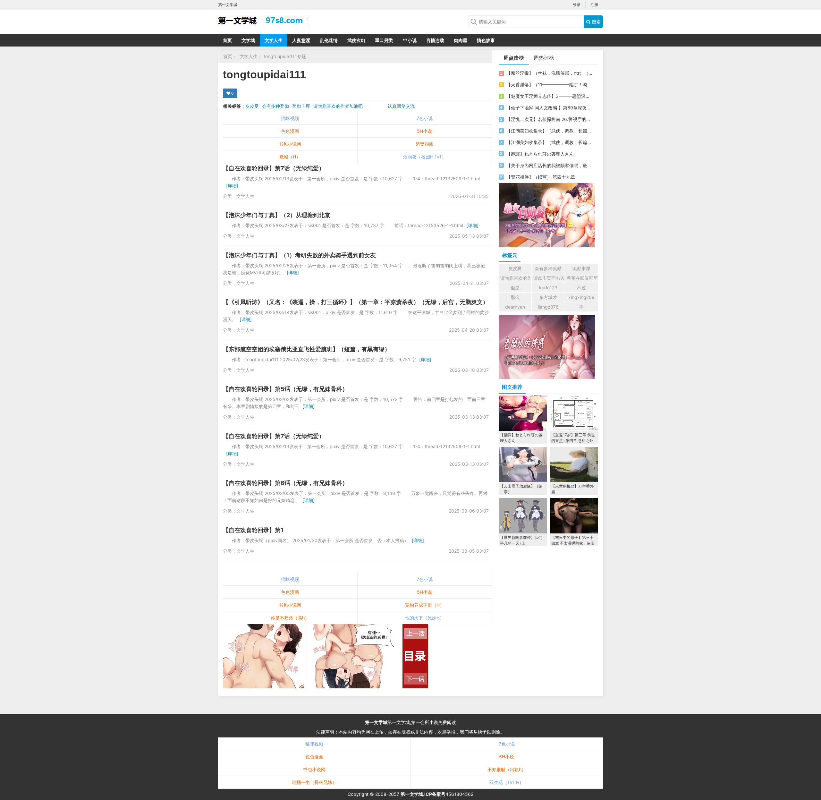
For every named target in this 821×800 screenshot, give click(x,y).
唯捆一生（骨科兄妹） (314, 782)
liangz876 (548, 307)
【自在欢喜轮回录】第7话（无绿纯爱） (274, 168)
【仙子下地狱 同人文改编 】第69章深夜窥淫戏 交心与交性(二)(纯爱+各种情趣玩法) (549, 107)
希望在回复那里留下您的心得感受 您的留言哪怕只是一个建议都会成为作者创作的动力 (582, 278)
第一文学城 (376, 722)
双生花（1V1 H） (506, 782)
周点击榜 (514, 58)
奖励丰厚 (301, 106)
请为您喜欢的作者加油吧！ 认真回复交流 (364, 106)
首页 (227, 40)
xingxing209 (581, 297)
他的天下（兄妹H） (424, 617)
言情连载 (435, 40)
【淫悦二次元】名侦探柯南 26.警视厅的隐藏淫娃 (549, 119)
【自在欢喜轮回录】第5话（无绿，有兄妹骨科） (285, 389)
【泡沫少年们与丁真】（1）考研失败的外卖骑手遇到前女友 (299, 255)
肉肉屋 (460, 40)
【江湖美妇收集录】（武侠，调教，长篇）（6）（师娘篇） (549, 130)
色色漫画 (290, 131)
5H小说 (424, 131)
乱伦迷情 (329, 40)
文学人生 (274, 40)
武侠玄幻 (356, 40)
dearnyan (515, 307)
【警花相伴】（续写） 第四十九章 (540, 177)
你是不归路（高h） (290, 617)
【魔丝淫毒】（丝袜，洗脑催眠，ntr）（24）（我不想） (549, 73)
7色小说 (425, 118)
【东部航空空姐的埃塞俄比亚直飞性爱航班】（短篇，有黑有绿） (306, 349)
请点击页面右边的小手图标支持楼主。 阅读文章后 (548, 278)
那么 (515, 297)
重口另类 (384, 40)
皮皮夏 (252, 106)
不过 (581, 287)
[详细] (232, 185)
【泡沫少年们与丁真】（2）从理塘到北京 (276, 215)
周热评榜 (544, 58)
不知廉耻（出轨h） (506, 769)
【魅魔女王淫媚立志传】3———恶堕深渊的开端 (549, 96)
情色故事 (486, 40)
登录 (576, 4)
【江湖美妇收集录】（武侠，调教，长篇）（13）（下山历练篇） (549, 142)
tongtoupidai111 (280, 56)
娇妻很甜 (425, 144)
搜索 (595, 21)
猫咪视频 (290, 118)
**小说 (409, 40)
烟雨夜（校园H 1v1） (424, 156)
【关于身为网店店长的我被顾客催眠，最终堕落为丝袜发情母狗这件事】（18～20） (549, 165)
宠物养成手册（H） (424, 605)
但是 (515, 287)
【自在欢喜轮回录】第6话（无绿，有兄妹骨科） (285, 483)
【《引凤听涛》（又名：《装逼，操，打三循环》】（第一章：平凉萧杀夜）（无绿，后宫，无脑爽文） (355, 302)
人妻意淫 (301, 40)
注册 (594, 4)
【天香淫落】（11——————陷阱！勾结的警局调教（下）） (549, 84)
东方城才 (548, 297)
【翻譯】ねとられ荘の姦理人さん (540, 154)
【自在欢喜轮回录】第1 (253, 530)
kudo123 (548, 287)
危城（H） (289, 156)
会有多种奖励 (275, 106)
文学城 (248, 40)
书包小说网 (290, 144)
